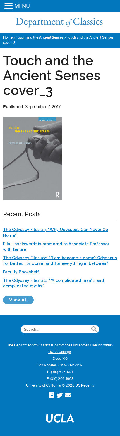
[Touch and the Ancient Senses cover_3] (32, 198)
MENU (22, 6)
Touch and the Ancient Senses (39, 37)
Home (8, 37)
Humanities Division (86, 345)
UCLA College (59, 352)
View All (21, 299)
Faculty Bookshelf (21, 272)
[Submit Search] (94, 329)
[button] (9, 6)
